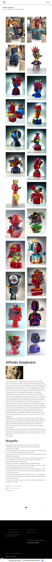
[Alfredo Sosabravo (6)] (15, 138)
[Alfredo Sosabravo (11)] (36, 59)
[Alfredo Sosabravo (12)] (15, 30)
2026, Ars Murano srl (13, 553)
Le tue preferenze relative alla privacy (31, 560)
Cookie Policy (32, 532)
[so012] (15, 344)
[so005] (36, 250)
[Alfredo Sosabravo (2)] (15, 193)
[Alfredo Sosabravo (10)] (15, 85)
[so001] (36, 281)
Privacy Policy (32, 529)
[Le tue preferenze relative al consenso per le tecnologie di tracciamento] (2, 559)
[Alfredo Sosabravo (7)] (36, 114)
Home (4, 9)
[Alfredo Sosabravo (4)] (15, 164)
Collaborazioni (10, 9)
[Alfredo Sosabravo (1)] (36, 194)
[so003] (36, 312)
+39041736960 (13, 529)
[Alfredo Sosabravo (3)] (36, 167)
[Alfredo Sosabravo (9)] (36, 88)
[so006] (15, 224)
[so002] (15, 286)
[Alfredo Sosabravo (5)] (36, 141)
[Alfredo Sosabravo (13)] (36, 30)
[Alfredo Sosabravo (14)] (15, 58)
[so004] (15, 255)
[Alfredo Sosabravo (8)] (15, 111)
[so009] (15, 316)
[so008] (36, 342)
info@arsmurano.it (15, 532)
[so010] (36, 221)
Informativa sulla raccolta (15, 560)
